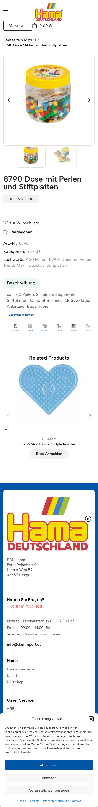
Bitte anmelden (21, 199)
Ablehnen (49, 778)
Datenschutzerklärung (55, 800)
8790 (54, 259)
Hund (9, 265)
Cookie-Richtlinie (28, 800)
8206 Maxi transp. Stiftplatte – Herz (49, 444)
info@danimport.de (24, 644)
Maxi (21, 265)
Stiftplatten (56, 265)
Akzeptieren (49, 765)
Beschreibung (21, 283)
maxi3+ (30, 40)
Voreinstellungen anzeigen (49, 790)
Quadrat (36, 265)
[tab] (21, 283)
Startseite (12, 40)
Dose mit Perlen (76, 259)
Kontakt (76, 800)
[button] (91, 719)
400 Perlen (36, 259)
